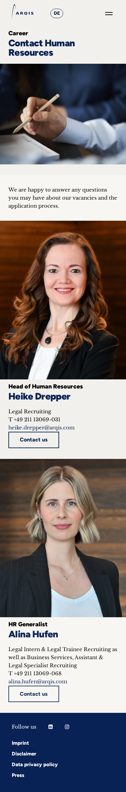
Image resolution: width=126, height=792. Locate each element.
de (57, 13)
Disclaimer (24, 754)
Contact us (34, 439)
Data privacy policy (35, 764)
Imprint (20, 743)
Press (18, 775)
